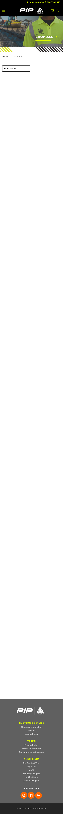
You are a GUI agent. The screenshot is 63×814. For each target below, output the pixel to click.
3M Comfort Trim (31, 763)
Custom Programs (32, 781)
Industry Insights (31, 774)
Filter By (11, 68)
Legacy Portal (31, 734)
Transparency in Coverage (31, 752)
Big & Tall (31, 766)
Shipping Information (31, 727)
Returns (31, 730)
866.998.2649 (53, 2)
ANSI (31, 770)
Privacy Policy (31, 745)
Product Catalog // (36, 2)
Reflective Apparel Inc (35, 808)
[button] (57, 10)
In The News (32, 777)
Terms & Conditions (31, 748)
